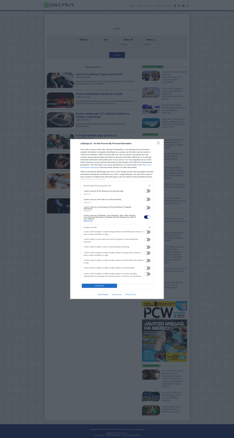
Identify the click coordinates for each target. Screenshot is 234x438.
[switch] (147, 191)
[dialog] (117, 219)
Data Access (117, 294)
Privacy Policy (131, 294)
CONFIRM (99, 286)
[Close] (159, 143)
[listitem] (117, 185)
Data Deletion (103, 294)
